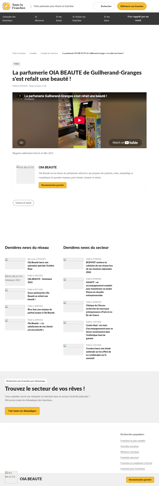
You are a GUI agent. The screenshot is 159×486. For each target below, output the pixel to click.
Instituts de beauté (23, 203)
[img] (29, 18)
